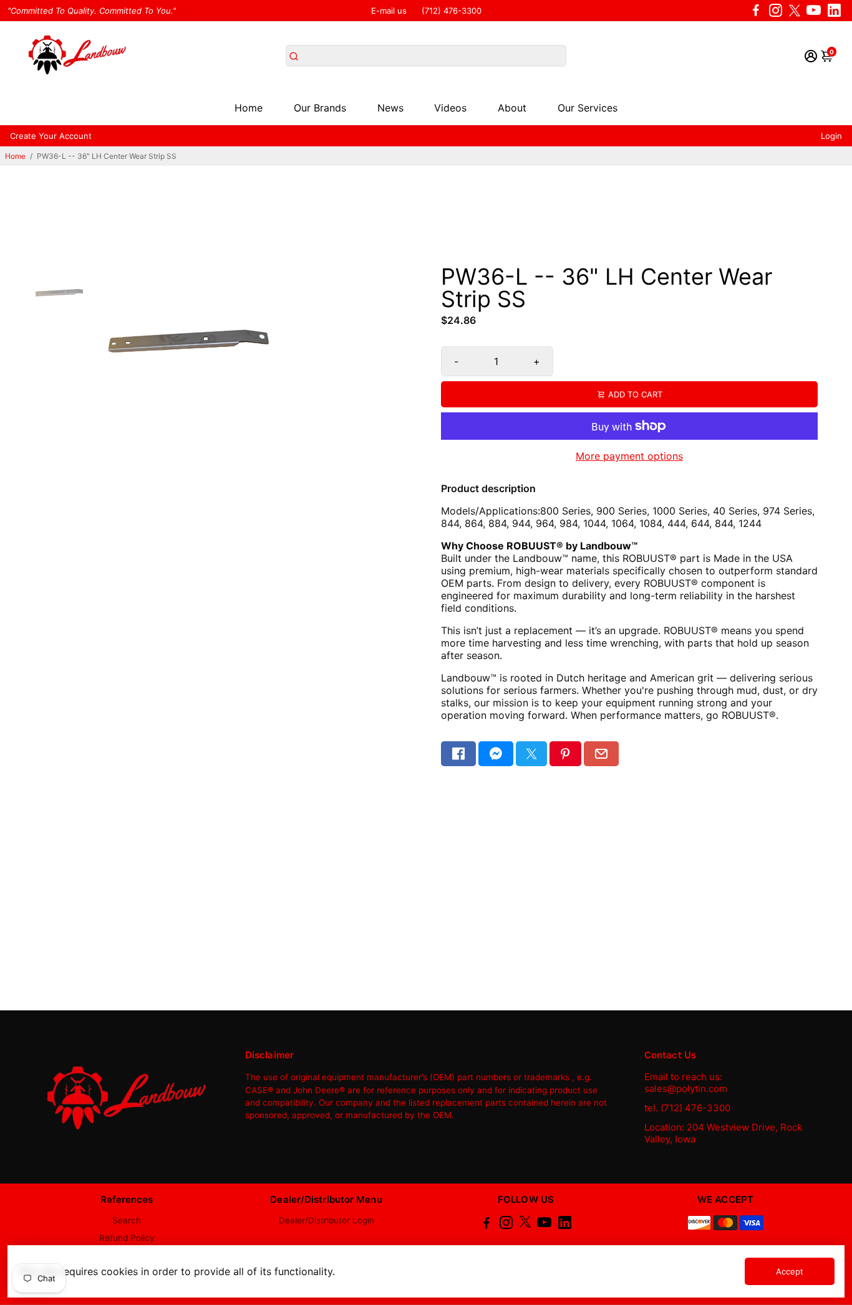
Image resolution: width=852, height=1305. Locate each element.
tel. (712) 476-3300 (687, 1108)
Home (249, 108)
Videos (450, 108)
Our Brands (320, 108)
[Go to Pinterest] (565, 753)
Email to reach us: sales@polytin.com (685, 1082)
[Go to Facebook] (756, 10)
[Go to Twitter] (794, 10)
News (390, 108)
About (512, 108)
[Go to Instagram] (775, 10)
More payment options (629, 456)
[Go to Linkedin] (834, 10)
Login (831, 136)
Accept (789, 1271)
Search (126, 1220)
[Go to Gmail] (601, 753)
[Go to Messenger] (495, 753)
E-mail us (389, 11)
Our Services (587, 108)
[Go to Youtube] (813, 10)
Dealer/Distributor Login (326, 1220)
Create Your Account (51, 136)
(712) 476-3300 (452, 11)
